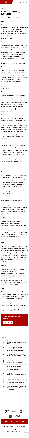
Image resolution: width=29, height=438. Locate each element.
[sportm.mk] (13, 411)
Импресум (11, 426)
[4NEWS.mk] (7, 2)
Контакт (6, 426)
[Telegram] (18, 310)
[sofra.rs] (11, 416)
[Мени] (26, 2)
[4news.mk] (21, 411)
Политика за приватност (14, 429)
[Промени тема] (20, 2)
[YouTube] (23, 422)
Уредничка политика (20, 426)
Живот (3, 8)
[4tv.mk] (7, 411)
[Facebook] (8, 310)
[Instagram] (17, 422)
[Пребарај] (23, 2)
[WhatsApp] (14, 310)
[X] (11, 310)
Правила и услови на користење (13, 431)
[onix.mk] (18, 416)
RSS (22, 431)
